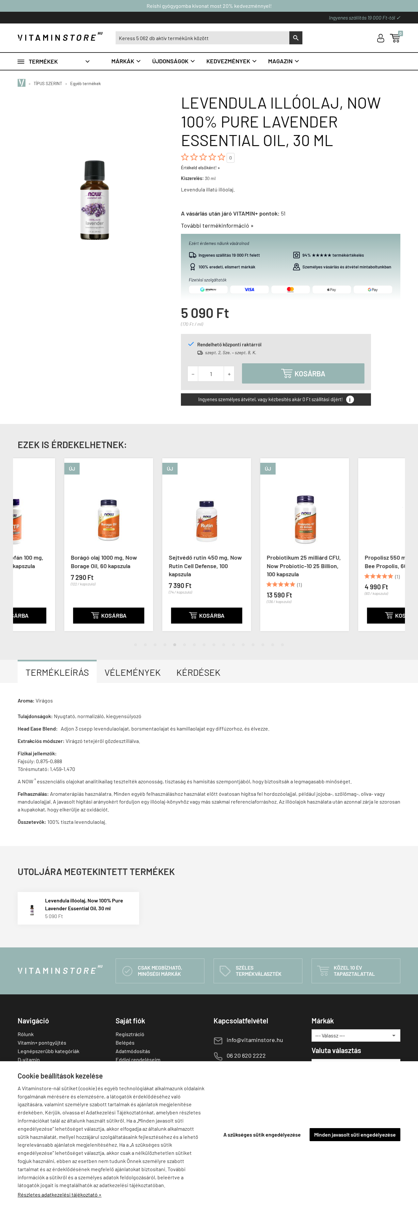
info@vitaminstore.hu (255, 1039)
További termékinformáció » (217, 225)
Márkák (126, 61)
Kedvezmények (231, 61)
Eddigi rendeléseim (138, 1059)
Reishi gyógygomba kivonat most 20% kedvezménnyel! (209, 6)
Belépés (125, 1042)
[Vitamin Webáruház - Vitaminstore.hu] (22, 83)
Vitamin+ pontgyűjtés (42, 1042)
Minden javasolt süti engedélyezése (355, 1134)
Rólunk (26, 1034)
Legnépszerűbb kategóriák (48, 1051)
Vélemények (132, 672)
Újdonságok (174, 61)
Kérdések (198, 672)
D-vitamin (29, 1059)
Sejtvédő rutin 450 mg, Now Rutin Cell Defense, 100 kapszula (158, 565)
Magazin (284, 61)
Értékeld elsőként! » (200, 167)
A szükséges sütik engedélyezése (262, 1134)
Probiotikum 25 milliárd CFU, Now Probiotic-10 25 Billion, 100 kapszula (257, 565)
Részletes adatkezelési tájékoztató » (60, 1194)
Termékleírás (57, 672)
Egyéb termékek (85, 83)
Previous (19, 550)
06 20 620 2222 (246, 1055)
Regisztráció (130, 1034)
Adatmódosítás (133, 1051)
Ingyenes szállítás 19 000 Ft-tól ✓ (364, 17)
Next (398, 550)
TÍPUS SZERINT (48, 83)
